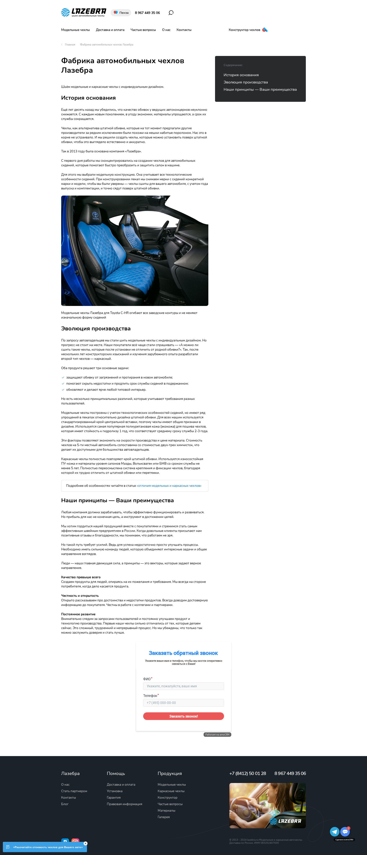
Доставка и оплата (110, 30)
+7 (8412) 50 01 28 (247, 773)
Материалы (166, 810)
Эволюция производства (246, 82)
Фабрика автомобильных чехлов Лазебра (106, 44)
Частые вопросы (143, 30)
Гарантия (114, 797)
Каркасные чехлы (171, 791)
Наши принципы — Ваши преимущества (260, 89)
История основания (241, 75)
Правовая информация (124, 804)
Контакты (184, 30)
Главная (70, 44)
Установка (115, 791)
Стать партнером (74, 791)
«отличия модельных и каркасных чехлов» (169, 486)
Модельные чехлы (75, 30)
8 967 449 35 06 (147, 13)
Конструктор (167, 797)
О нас (166, 30)
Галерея (164, 817)
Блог (64, 804)
